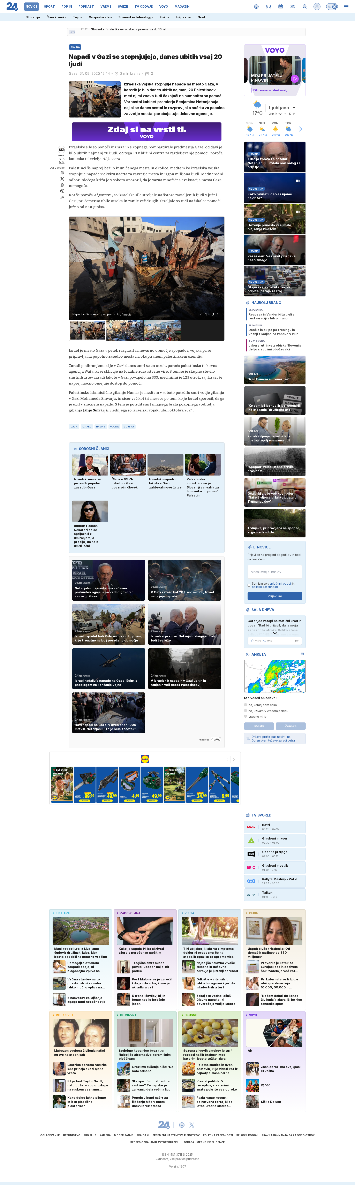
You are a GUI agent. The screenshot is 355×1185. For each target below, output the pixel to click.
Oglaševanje (50, 1135)
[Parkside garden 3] (84, 785)
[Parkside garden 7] (174, 785)
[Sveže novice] (72, 32)
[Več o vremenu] (299, 129)
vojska (129, 426)
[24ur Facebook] (182, 1125)
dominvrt (128, 1015)
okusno (190, 1015)
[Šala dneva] (296, 641)
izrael (86, 426)
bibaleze (62, 913)
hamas (100, 426)
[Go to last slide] (200, 314)
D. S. (62, 162)
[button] (87, 330)
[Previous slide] (227, 759)
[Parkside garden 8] (197, 785)
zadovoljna (130, 913)
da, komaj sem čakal (263, 705)
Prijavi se (275, 596)
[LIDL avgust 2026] (145, 759)
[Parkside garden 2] (62, 785)
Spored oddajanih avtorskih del (154, 1142)
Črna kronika (56, 17)
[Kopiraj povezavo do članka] (62, 197)
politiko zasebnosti (265, 586)
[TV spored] (281, 6)
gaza (73, 426)
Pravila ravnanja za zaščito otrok (288, 1135)
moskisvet (64, 1015)
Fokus (164, 17)
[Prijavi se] (317, 6)
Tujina (77, 17)
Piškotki (143, 1135)
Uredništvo (71, 1135)
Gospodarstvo (100, 17)
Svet (201, 17)
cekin (253, 913)
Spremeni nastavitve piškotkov (176, 1135)
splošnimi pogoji (281, 583)
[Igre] (269, 6)
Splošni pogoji (247, 1135)
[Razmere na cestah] (293, 6)
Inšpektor (183, 17)
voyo (253, 1015)
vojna (114, 426)
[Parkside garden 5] (129, 785)
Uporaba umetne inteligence (203, 1142)
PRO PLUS (90, 1135)
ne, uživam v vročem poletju (268, 711)
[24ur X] (192, 1125)
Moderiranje (123, 1135)
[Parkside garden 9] (219, 785)
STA (62, 158)
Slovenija (33, 17)
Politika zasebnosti (218, 1135)
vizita (189, 913)
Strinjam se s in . (273, 585)
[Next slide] (217, 314)
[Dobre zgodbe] (256, 6)
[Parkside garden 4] (107, 785)
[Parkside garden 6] (152, 785)
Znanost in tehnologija (135, 17)
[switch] (332, 6)
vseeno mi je (257, 717)
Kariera (105, 1135)
